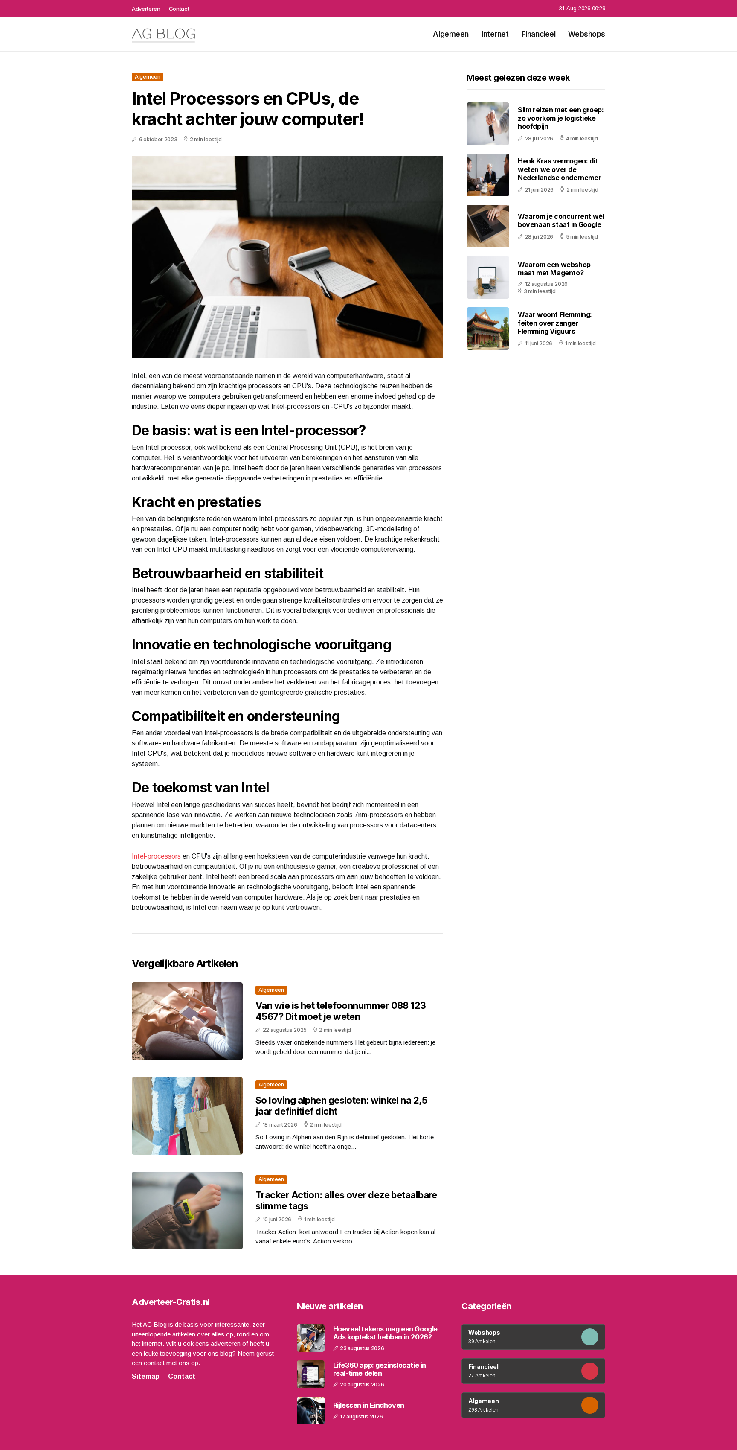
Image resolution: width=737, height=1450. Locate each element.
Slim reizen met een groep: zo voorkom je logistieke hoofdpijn (561, 117)
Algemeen (451, 34)
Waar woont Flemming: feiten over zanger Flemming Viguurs (555, 322)
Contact (179, 8)
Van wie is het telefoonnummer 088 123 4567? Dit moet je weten (340, 1011)
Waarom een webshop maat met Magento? (554, 268)
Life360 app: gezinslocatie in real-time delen (379, 1369)
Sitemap (146, 1376)
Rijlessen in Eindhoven (368, 1405)
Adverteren (146, 8)
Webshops (586, 34)
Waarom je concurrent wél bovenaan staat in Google (561, 220)
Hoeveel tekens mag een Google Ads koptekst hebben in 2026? (385, 1333)
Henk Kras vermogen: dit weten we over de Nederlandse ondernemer (559, 169)
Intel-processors (156, 856)
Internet (495, 34)
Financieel (539, 34)
